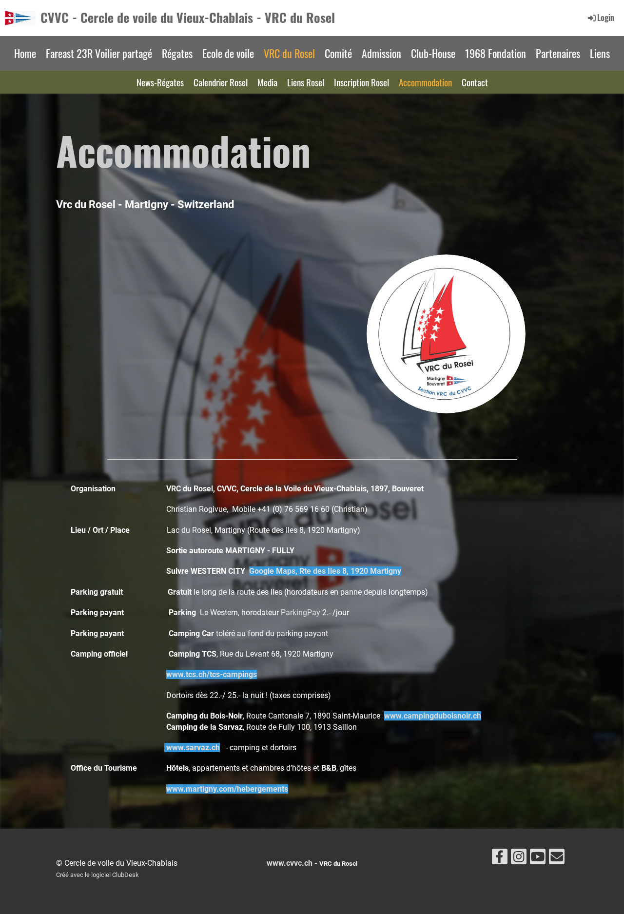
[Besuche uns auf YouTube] (538, 859)
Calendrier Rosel (221, 82)
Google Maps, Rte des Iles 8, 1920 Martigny (325, 571)
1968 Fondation (495, 53)
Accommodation (425, 82)
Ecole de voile (228, 53)
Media (267, 82)
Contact (475, 82)
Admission (381, 53)
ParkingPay (301, 612)
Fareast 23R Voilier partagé (99, 53)
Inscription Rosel (361, 82)
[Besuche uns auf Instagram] (518, 859)
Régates (177, 53)
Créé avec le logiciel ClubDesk (97, 874)
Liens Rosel (305, 82)
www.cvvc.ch (289, 863)
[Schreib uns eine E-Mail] (557, 859)
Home (25, 53)
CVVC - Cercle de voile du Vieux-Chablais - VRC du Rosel (187, 17)
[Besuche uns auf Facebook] (499, 859)
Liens (600, 53)
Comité (338, 53)
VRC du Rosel (289, 53)
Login (605, 17)
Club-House (433, 53)
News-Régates (160, 82)
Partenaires (558, 53)
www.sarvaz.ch (193, 747)
